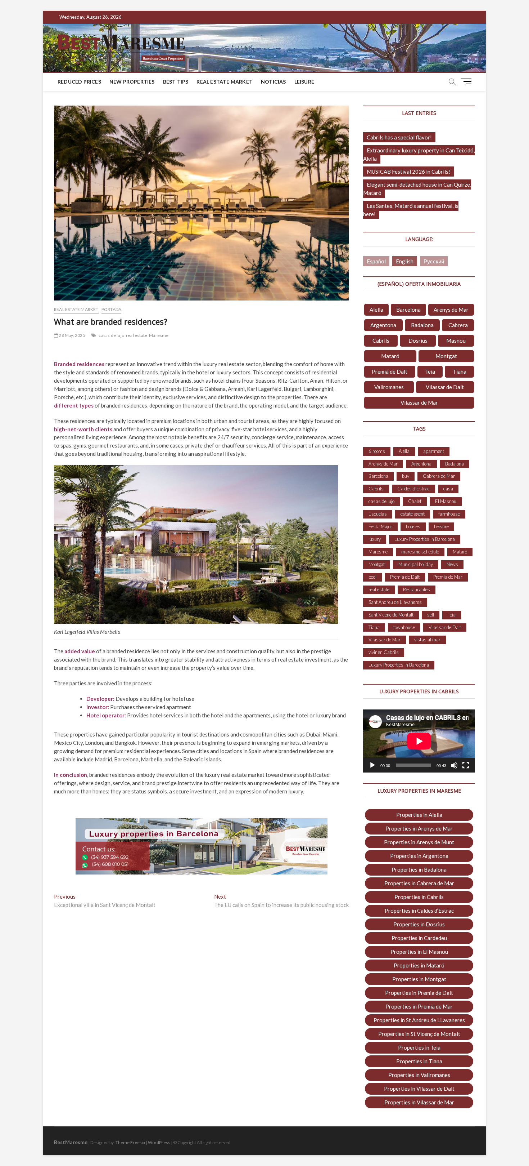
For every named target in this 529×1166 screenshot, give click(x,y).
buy (405, 476)
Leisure (304, 82)
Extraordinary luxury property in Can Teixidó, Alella (419, 154)
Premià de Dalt (389, 371)
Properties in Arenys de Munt (419, 842)
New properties (132, 82)
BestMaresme (70, 1142)
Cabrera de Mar (439, 476)
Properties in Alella (419, 814)
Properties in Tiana (419, 1061)
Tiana (459, 371)
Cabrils (380, 340)
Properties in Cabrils (419, 897)
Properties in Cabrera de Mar (419, 883)
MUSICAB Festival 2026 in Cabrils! (408, 171)
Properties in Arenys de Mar (419, 828)
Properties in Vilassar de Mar (419, 1102)
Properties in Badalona (419, 869)
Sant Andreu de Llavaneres (395, 602)
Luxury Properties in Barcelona (424, 539)
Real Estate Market (224, 82)
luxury (375, 539)
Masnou (456, 340)
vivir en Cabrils (384, 652)
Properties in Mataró (419, 965)
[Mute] (454, 765)
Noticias (273, 82)
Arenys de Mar (451, 309)
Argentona (383, 325)
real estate (136, 335)
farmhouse (449, 514)
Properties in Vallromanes (419, 1075)
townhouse (404, 627)
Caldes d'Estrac (413, 488)
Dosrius (418, 340)
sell (430, 615)
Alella (376, 309)
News (452, 564)
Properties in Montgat (419, 979)
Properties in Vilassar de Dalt (419, 1088)
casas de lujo (111, 335)
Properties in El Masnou (419, 951)
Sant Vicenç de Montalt (391, 615)
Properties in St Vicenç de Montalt (419, 1034)
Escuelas (378, 514)
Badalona (422, 325)
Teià (430, 371)
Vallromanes (389, 387)
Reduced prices (79, 82)
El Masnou (445, 501)
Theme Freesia (130, 1142)
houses (413, 526)
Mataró (390, 356)
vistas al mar (427, 639)
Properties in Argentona (419, 856)
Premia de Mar (447, 577)
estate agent (413, 514)
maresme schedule (420, 552)
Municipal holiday (415, 564)
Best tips (176, 82)
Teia (452, 615)
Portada (111, 309)
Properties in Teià (419, 1047)
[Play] (372, 765)
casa (448, 488)
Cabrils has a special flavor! (399, 137)
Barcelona (408, 309)
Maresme (158, 335)
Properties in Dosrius (419, 924)
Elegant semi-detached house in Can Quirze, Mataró (417, 188)
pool (372, 577)
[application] (419, 741)
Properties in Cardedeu (419, 938)
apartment (433, 451)
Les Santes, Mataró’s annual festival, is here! (410, 210)
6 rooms (377, 451)
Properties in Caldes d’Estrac (419, 910)
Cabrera (458, 325)
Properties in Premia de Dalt (419, 992)
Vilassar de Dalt (445, 387)
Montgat (446, 356)
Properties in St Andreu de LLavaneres (419, 1020)
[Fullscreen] (465, 765)
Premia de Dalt (405, 577)
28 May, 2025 (71, 335)
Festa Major (380, 526)
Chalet (414, 501)
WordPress (159, 1142)
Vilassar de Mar (419, 402)
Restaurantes (416, 589)
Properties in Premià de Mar (419, 1006)
